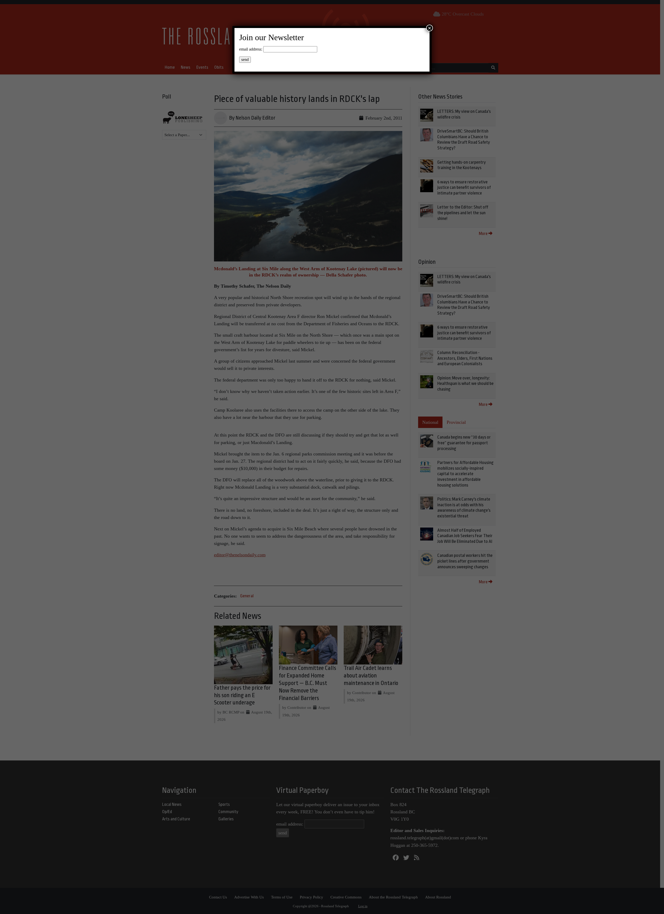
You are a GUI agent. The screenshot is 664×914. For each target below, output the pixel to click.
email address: (250, 49)
